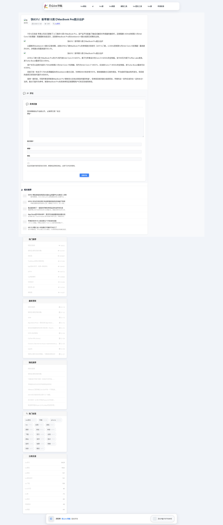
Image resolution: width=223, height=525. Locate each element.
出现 (51, 434)
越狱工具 (124, 6)
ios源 (101, 6)
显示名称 (30, 141)
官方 (40, 434)
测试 (40, 429)
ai (92, 6)
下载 (29, 434)
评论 (29, 114)
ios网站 (83, 6)
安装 (29, 448)
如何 (29, 444)
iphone (56, 420)
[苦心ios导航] (53, 6)
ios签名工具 (137, 6)
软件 (40, 439)
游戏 (50, 425)
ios (29, 425)
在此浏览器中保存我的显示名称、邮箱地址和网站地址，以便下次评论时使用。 (51, 166)
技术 (51, 439)
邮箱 (29, 148)
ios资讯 (57, 24)
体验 (51, 429)
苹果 (43, 420)
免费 (40, 444)
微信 (40, 448)
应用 (39, 425)
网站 (28, 156)
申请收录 (161, 6)
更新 (29, 429)
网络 (51, 444)
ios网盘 (112, 6)
